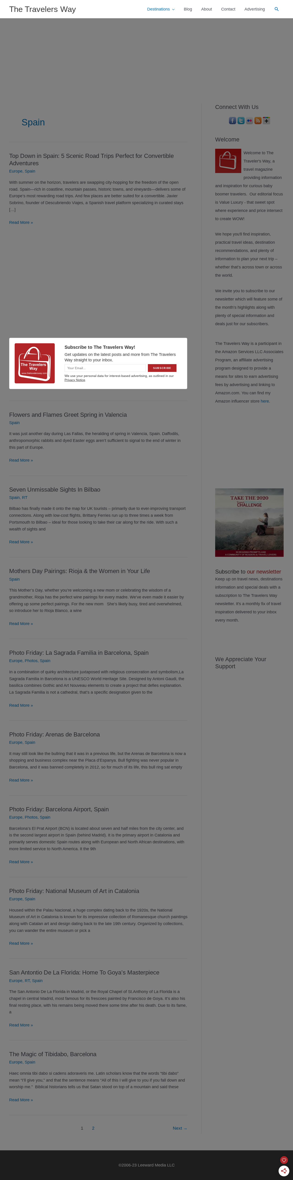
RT (24, 497)
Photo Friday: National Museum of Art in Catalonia (74, 891)
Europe (15, 171)
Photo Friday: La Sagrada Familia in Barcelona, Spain (79, 652)
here (265, 401)
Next (180, 1128)
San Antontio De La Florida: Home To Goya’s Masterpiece (84, 972)
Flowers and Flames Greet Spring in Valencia (68, 414)
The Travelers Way (42, 9)
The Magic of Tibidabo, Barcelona (52, 1054)
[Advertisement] (146, 53)
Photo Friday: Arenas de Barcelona (54, 734)
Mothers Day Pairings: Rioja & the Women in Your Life (79, 571)
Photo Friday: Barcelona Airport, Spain (59, 809)
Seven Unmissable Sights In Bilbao (54, 489)
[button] (276, 9)
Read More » (21, 223)
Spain (30, 171)
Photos (31, 660)
